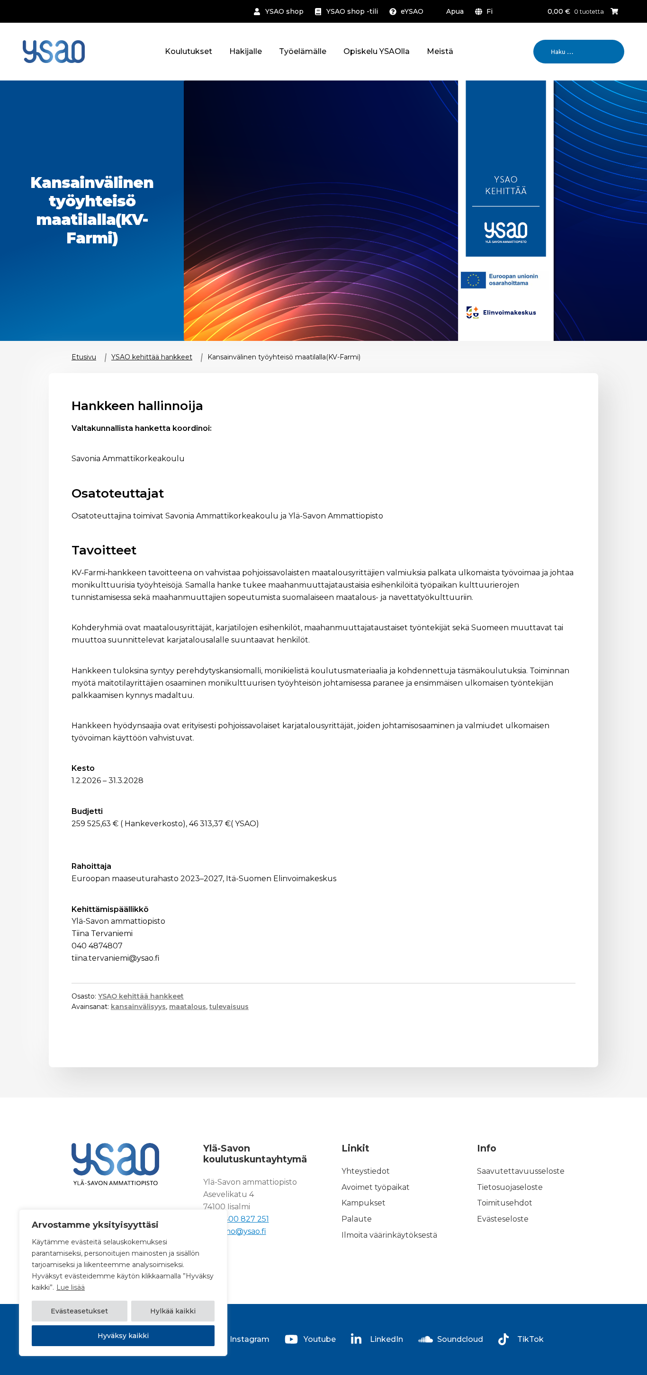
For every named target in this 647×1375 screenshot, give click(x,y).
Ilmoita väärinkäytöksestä (389, 1235)
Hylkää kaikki (173, 1311)
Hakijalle (245, 51)
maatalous (187, 1006)
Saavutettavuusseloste (521, 1171)
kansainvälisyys (138, 1006)
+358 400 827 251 (236, 1218)
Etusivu (84, 357)
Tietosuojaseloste (510, 1187)
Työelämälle (302, 51)
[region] (123, 1282)
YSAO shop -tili (352, 11)
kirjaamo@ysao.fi (234, 1231)
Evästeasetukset (79, 1311)
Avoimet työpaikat (375, 1187)
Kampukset (363, 1203)
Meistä (440, 51)
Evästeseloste (503, 1219)
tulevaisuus (229, 1006)
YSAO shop (284, 11)
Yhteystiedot (365, 1171)
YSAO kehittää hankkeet (151, 357)
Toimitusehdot (504, 1203)
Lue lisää (70, 1287)
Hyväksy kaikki (123, 1335)
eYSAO (412, 11)
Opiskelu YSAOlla (376, 51)
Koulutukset (188, 51)
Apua (455, 11)
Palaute (356, 1219)
